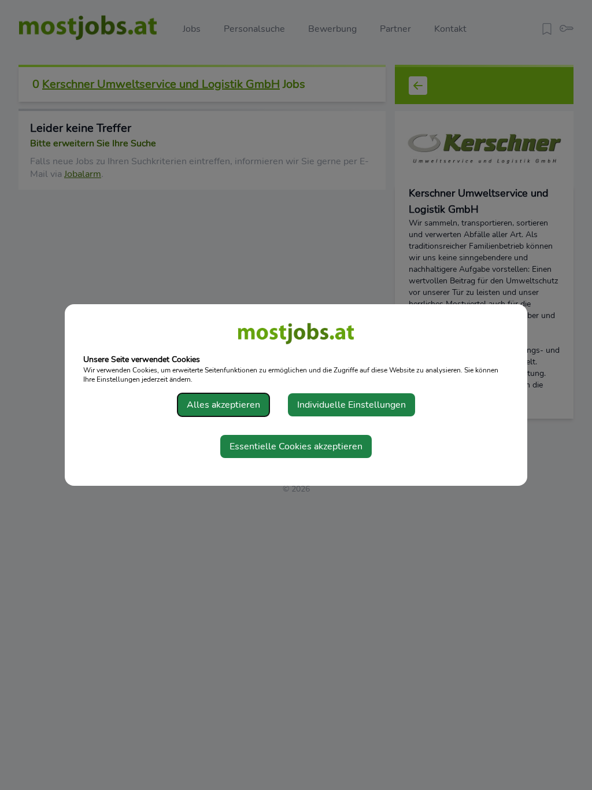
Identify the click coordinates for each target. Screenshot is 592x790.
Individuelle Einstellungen (351, 404)
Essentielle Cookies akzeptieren (296, 446)
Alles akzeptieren (223, 404)
